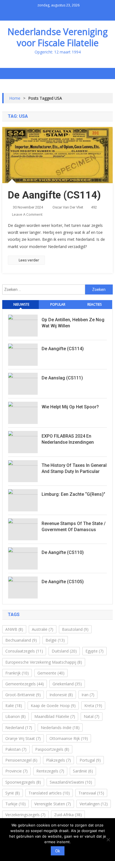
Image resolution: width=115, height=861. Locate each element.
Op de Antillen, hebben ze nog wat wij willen (73, 322)
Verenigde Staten (52, 803)
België (55, 640)
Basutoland (75, 629)
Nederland (18, 727)
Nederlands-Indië (60, 727)
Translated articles (49, 793)
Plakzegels (58, 760)
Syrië (12, 793)
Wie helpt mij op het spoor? (70, 406)
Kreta (93, 705)
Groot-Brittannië (23, 694)
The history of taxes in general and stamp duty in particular (74, 468)
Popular (57, 304)
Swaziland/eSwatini (71, 782)
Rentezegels (50, 771)
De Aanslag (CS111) (62, 378)
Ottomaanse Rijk (68, 738)
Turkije (15, 803)
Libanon (15, 716)
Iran (88, 694)
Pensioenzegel (21, 760)
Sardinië (83, 771)
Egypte (94, 651)
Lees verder (29, 260)
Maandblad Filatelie (54, 716)
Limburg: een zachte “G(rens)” (73, 494)
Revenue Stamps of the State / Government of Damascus (74, 526)
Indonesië (61, 694)
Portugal (90, 760)
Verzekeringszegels (25, 814)
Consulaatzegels (24, 651)
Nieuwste (21, 304)
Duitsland (64, 651)
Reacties (94, 304)
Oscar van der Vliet (67, 207)
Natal (91, 716)
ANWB (14, 629)
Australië (42, 629)
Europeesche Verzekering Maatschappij (43, 662)
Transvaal (91, 793)
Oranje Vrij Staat (23, 738)
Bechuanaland (21, 640)
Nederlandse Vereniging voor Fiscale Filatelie (58, 37)
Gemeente (50, 673)
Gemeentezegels (24, 683)
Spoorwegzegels (23, 782)
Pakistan (16, 749)
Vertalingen (94, 803)
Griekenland (67, 683)
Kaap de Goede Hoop (53, 705)
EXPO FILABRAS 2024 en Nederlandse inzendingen (68, 439)
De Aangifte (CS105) (63, 581)
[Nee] (108, 839)
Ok (57, 851)
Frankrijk (17, 673)
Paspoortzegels (52, 749)
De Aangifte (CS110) (63, 552)
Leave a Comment (27, 214)
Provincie (16, 771)
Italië (13, 705)
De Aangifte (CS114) (54, 195)
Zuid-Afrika (68, 814)
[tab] (20, 304)
